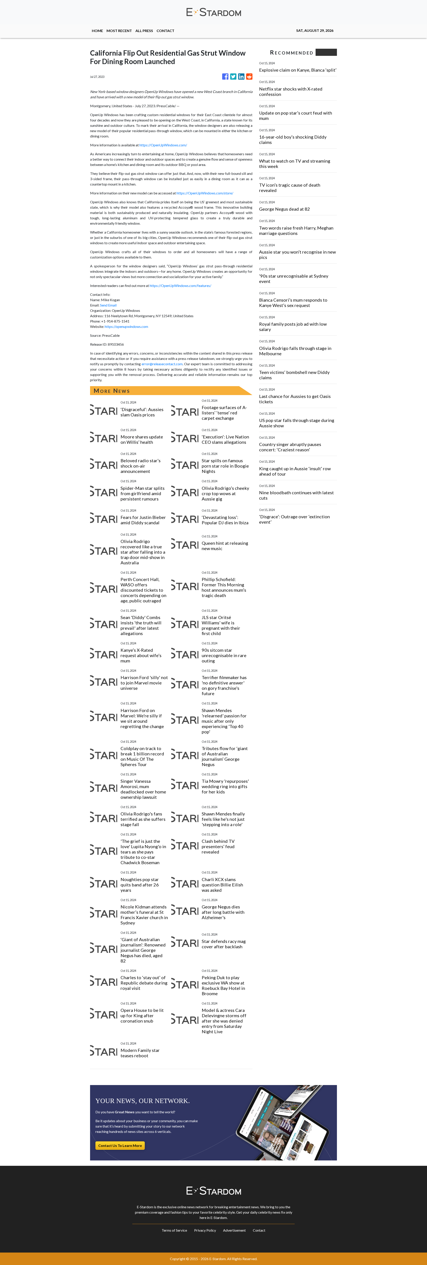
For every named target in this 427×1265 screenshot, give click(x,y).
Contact (259, 1230)
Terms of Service (174, 1230)
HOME (97, 30)
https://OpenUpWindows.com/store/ (205, 193)
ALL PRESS (144, 30)
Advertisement (234, 1230)
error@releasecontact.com (162, 364)
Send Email (108, 305)
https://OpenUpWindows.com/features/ (180, 285)
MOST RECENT (119, 30)
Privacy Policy (205, 1230)
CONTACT (165, 30)
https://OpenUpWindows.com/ (163, 145)
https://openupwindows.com (126, 326)
